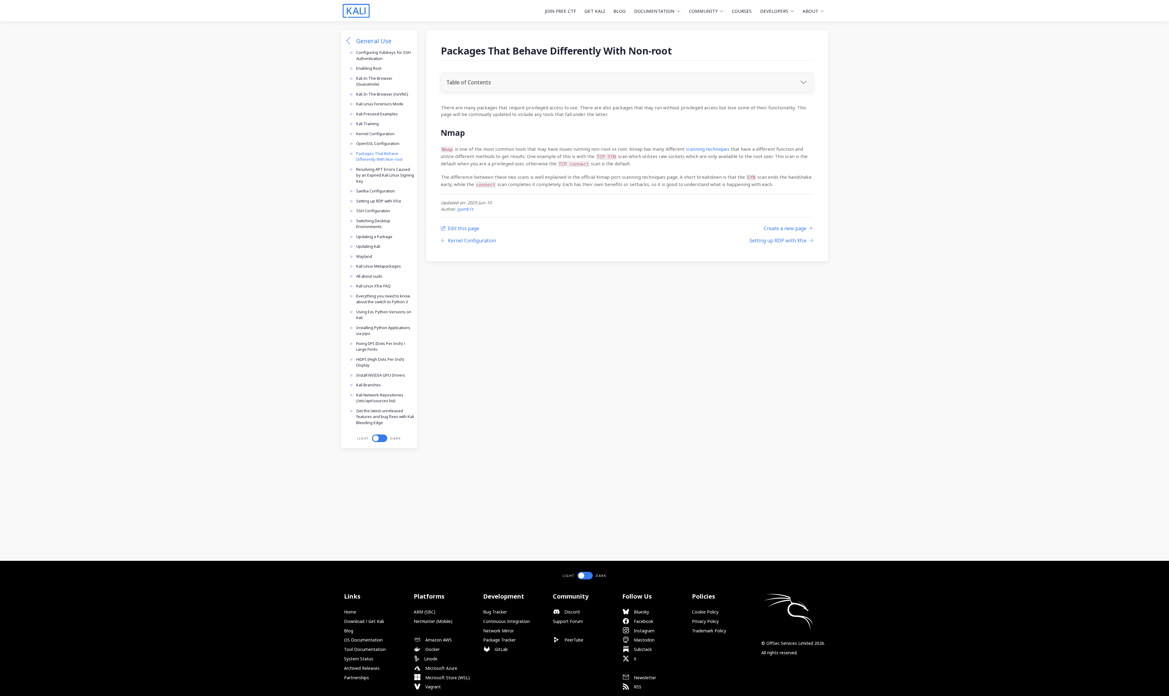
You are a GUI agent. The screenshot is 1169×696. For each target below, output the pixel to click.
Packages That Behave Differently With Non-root (379, 156)
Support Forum (568, 621)
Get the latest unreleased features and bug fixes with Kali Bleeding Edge (385, 416)
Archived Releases (362, 668)
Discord (571, 612)
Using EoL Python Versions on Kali (383, 315)
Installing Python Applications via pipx (383, 330)
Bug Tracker (495, 612)
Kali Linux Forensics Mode (379, 104)
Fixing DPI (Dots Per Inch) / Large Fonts (380, 346)
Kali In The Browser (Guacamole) (374, 81)
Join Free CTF (560, 11)
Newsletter (644, 677)
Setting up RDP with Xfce (378, 201)
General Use (373, 41)
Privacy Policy (705, 621)
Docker (432, 649)
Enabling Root (368, 68)
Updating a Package (374, 236)
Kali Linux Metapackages (378, 266)
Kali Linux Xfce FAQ (373, 286)
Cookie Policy (705, 612)
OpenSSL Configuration (377, 143)
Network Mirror (498, 631)
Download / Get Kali (364, 621)
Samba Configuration (375, 191)
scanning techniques (707, 149)
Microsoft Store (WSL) (447, 677)
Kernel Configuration (375, 133)
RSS (637, 687)
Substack (642, 649)
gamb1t (465, 209)
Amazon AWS (438, 640)
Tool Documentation (365, 649)
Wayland (364, 256)
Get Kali (594, 11)
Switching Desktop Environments (373, 224)
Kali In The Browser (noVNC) (382, 94)
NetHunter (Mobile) (433, 621)
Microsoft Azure (440, 668)
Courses (742, 11)
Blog (619, 11)
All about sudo (369, 276)
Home (350, 612)
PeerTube (573, 640)
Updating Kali (368, 246)
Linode (430, 659)
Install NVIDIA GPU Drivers (380, 375)
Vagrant (432, 687)
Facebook (643, 621)
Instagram (644, 631)
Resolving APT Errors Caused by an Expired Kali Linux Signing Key (385, 175)
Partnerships (356, 677)
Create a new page (785, 228)
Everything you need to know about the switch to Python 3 (383, 299)
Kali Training (367, 123)
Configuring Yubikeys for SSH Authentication (383, 55)
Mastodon (644, 640)
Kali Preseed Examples (377, 114)
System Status (358, 659)
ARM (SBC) (424, 612)
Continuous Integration (506, 621)
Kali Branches (368, 385)
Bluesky (641, 612)
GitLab (500, 649)
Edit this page (463, 228)
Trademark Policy (709, 631)
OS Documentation (363, 640)
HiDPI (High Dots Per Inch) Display (380, 362)
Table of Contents (468, 82)
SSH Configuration (373, 210)
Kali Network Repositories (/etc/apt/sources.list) (379, 398)
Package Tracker (499, 640)
